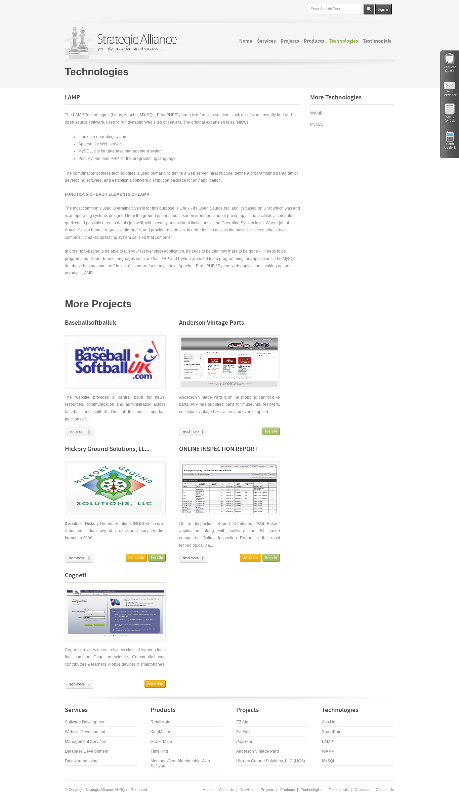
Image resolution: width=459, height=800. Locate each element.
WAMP (316, 113)
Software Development (86, 722)
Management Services (85, 741)
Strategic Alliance (98, 790)
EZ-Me (242, 722)
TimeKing (159, 751)
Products (287, 790)
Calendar (362, 790)
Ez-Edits (243, 731)
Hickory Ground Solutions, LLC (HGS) (270, 761)
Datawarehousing (81, 761)
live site (271, 431)
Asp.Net (329, 722)
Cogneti (75, 576)
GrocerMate (161, 741)
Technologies (97, 71)
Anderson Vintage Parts (211, 323)
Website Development (85, 731)
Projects (267, 790)
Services (247, 790)
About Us (226, 790)
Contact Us (385, 790)
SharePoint (332, 731)
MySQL (317, 124)
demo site (136, 557)
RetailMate (160, 722)
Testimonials (339, 790)
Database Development (86, 751)
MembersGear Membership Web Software (180, 763)
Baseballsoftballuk (90, 323)
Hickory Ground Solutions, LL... (107, 449)
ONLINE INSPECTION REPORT (218, 449)
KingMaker (160, 731)
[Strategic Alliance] (123, 43)
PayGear (244, 741)
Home (208, 790)
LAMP (327, 741)
